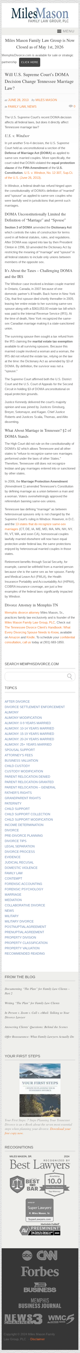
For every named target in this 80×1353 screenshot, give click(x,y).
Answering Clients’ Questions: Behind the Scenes (36, 1027)
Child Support (17, 809)
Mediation (13, 900)
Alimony (12, 712)
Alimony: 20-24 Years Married (29, 739)
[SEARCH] (70, 676)
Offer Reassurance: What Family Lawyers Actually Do (39, 1036)
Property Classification (26, 943)
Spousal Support (20, 750)
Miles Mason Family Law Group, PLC (30, 622)
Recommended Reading (25, 953)
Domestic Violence (21, 867)
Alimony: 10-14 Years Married (29, 728)
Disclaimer (37, 1339)
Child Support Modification (29, 819)
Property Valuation (22, 948)
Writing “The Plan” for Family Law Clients (32, 1003)
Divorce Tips (15, 841)
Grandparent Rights (23, 798)
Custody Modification (24, 771)
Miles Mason (46, 100)
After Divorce (17, 701)
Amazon (14, 637)
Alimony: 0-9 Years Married (28, 723)
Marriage (13, 894)
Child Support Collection (27, 814)
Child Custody (17, 766)
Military (12, 916)
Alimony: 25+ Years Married (28, 744)
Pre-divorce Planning (24, 835)
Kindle (30, 637)
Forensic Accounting (23, 884)
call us (26, 642)
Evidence (13, 857)
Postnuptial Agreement (25, 926)
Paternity (13, 803)
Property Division (20, 937)
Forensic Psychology (24, 889)
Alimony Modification (23, 717)
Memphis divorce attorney (22, 612)
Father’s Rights (18, 792)
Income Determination (24, 825)
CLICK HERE (29, 62)
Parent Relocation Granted (29, 782)
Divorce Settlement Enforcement (35, 707)
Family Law (17, 106)
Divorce (12, 830)
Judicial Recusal (19, 862)
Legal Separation (20, 846)
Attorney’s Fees (19, 755)
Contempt (13, 878)
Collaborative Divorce (25, 905)
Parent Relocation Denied (27, 776)
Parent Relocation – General (30, 787)
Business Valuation (21, 760)
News (32, 106)
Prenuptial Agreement (24, 932)
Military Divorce (19, 921)
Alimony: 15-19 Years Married (29, 733)
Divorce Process (20, 851)
